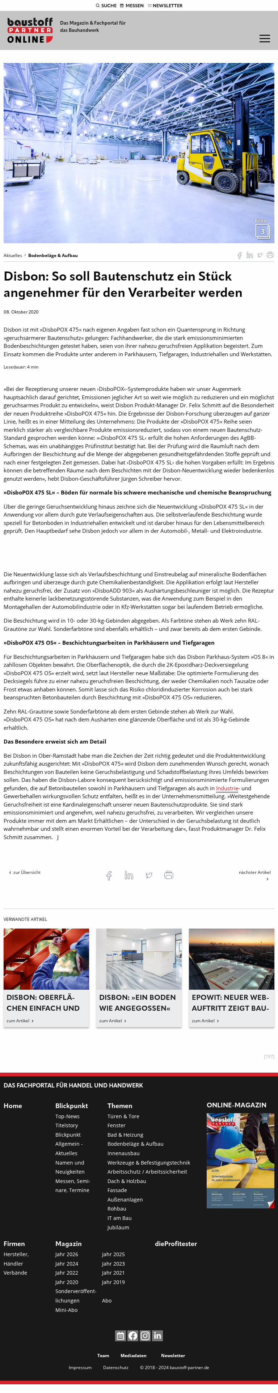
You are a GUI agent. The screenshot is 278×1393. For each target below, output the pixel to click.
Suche (109, 6)
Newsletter (167, 6)
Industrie (227, 788)
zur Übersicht (27, 872)
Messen (135, 6)
